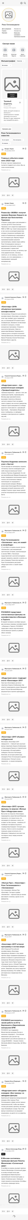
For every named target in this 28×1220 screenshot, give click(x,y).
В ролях (23, 36)
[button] (6, 140)
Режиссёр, (17, 33)
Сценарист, (17, 34)
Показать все (5, 170)
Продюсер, (17, 36)
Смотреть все (6, 129)
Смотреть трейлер (12, 95)
